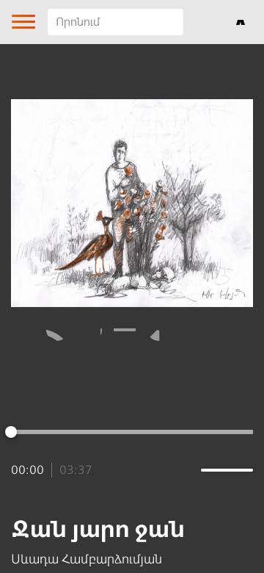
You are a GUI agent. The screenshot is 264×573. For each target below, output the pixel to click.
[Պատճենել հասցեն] (158, 330)
